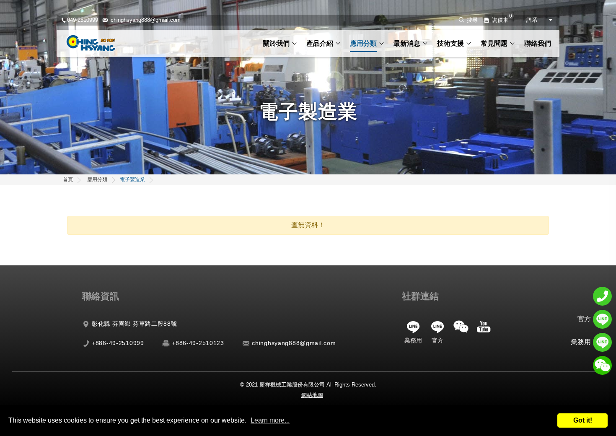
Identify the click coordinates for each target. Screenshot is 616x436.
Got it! (582, 420)
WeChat (461, 326)
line (413, 326)
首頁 (68, 179)
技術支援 (450, 43)
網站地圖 (312, 395)
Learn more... (270, 420)
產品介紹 (319, 43)
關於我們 (276, 43)
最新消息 (406, 43)
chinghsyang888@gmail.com (146, 20)
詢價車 (500, 20)
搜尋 (472, 20)
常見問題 (494, 43)
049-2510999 (82, 20)
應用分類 (363, 43)
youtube (483, 326)
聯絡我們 (537, 43)
